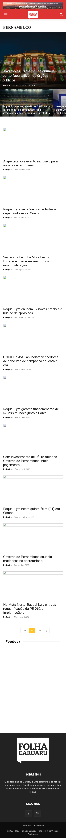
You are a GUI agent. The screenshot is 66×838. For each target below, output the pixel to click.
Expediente (39, 825)
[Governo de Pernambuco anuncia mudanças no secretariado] (33, 538)
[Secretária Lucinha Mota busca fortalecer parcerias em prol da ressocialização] (33, 238)
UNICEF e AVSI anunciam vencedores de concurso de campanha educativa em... (30, 361)
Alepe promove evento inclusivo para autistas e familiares (30, 163)
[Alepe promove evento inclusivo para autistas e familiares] (33, 142)
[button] (5, 15)
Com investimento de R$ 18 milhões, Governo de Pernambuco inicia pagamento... (30, 461)
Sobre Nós (26, 825)
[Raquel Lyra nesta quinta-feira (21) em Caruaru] (33, 490)
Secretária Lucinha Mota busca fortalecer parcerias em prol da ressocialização (26, 261)
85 (25, 630)
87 (40, 630)
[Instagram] (37, 813)
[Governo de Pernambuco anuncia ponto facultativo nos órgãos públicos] (33, 60)
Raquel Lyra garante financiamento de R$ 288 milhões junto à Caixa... (31, 411)
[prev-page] (18, 630)
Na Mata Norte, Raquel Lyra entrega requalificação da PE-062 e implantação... (29, 609)
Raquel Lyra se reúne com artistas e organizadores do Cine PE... (29, 211)
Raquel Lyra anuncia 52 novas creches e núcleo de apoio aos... (32, 311)
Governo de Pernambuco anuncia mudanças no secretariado (27, 559)
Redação (7, 85)
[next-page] (47, 630)
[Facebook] (28, 813)
